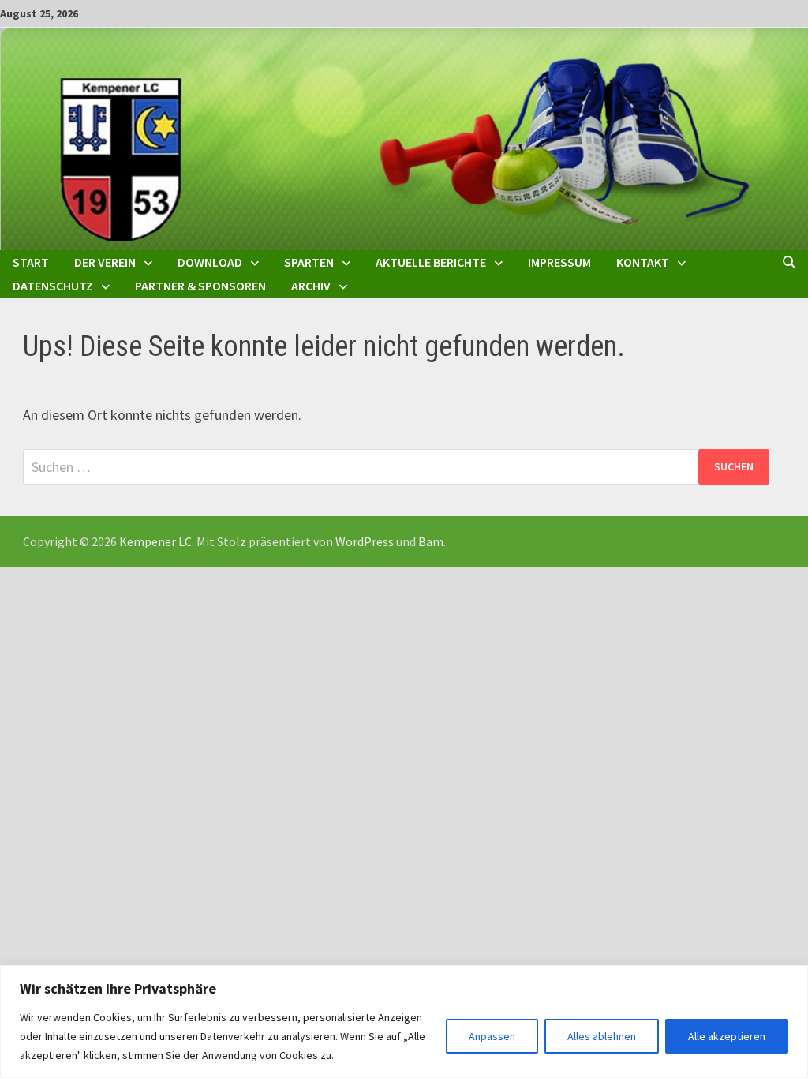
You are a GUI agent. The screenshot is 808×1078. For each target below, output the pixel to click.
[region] (404, 1021)
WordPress (364, 541)
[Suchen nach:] (396, 467)
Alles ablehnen (601, 1036)
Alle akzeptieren (726, 1036)
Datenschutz (53, 286)
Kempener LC (155, 541)
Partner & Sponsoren (200, 286)
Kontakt (642, 262)
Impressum (559, 262)
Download (210, 262)
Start (31, 262)
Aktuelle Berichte (431, 262)
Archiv (311, 286)
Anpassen (492, 1036)
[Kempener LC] (404, 137)
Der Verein (105, 262)
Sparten (309, 262)
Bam (430, 541)
